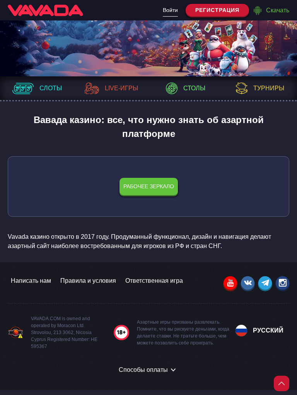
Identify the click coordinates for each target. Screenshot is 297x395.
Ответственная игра (154, 280)
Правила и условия (88, 280)
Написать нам (31, 280)
